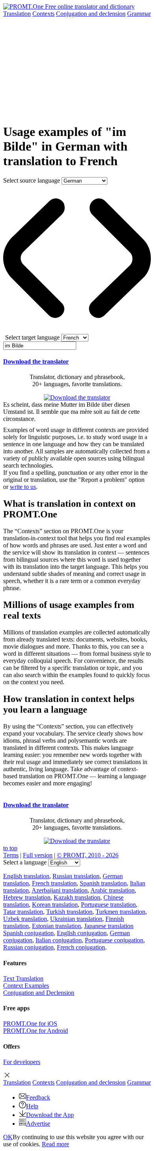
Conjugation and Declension (38, 992)
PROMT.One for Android (35, 1030)
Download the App (50, 1114)
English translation (26, 876)
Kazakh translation (77, 897)
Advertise (38, 1123)
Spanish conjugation (28, 933)
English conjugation (82, 933)
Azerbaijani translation (60, 890)
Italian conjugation (59, 940)
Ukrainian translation (76, 918)
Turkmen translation (120, 911)
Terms (11, 855)
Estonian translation (56, 926)
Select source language (31, 180)
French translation (54, 883)
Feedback (38, 1097)
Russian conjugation (28, 947)
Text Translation (23, 978)
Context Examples (26, 985)
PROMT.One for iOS (30, 1023)
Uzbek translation (25, 918)
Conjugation (91, 13)
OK (8, 1137)
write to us (23, 486)
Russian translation (76, 876)
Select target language (32, 337)
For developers (21, 1062)
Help (32, 1106)
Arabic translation (112, 890)
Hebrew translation (27, 897)
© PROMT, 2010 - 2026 (87, 855)
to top (10, 848)
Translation (17, 13)
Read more (55, 1144)
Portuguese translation (108, 904)
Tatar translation (23, 911)
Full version (38, 855)
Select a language (25, 862)
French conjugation (81, 947)
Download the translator (36, 361)
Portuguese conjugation (114, 940)
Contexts (43, 13)
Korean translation (55, 904)
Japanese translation (108, 926)
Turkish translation (69, 911)
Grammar (139, 13)
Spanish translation (103, 883)
